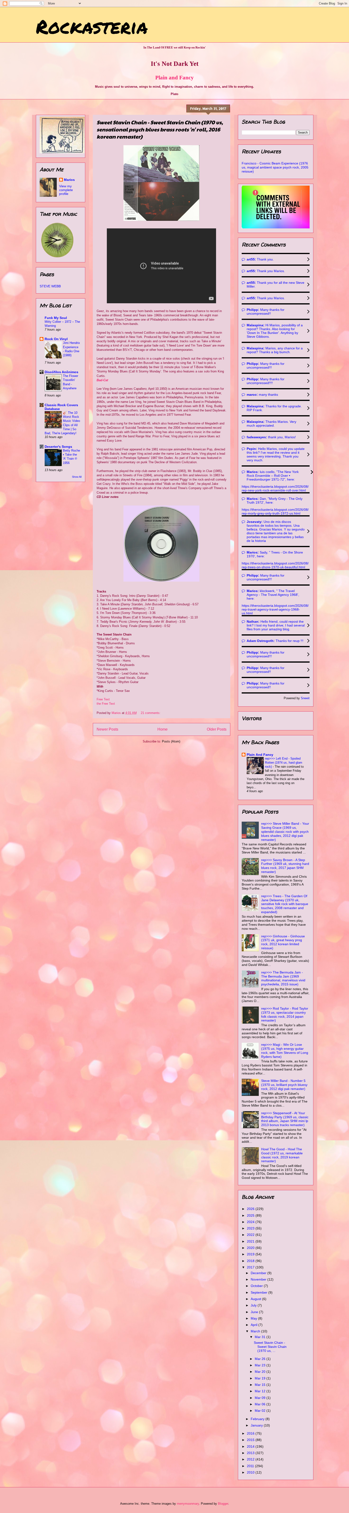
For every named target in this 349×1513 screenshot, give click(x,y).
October (257, 1286)
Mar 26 (260, 1359)
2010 (251, 1472)
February (258, 1419)
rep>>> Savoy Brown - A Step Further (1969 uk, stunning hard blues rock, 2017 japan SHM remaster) (285, 866)
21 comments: (151, 713)
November (259, 1279)
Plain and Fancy (174, 77)
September (259, 1292)
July (254, 1305)
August (256, 1299)
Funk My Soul (56, 318)
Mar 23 (260, 1365)
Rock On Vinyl (56, 339)
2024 (251, 1222)
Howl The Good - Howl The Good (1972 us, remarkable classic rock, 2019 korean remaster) (282, 1155)
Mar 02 (260, 1410)
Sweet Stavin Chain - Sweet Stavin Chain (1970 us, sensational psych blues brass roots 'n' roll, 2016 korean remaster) (160, 129)
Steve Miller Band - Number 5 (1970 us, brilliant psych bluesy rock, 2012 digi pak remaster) (284, 1085)
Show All (76, 476)
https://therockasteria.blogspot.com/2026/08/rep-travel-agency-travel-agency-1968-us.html (275, 609)
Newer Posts (107, 729)
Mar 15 (260, 1385)
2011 (251, 1466)
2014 (251, 1446)
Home (162, 729)
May (254, 1318)
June (255, 1312)
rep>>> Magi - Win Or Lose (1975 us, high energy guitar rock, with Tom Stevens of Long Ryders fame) (284, 1050)
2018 (251, 1261)
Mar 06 (260, 1404)
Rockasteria (92, 26)
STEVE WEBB (50, 286)
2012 (251, 1459)
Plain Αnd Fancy (260, 754)
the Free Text (106, 703)
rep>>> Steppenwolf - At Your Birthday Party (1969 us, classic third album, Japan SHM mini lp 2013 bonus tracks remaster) (284, 1119)
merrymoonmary (188, 1503)
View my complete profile (66, 190)
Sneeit (305, 698)
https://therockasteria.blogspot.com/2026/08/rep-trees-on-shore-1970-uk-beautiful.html (275, 565)
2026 (251, 1209)
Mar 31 (260, 1337)
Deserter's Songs (58, 446)
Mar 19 (260, 1378)
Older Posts (216, 729)
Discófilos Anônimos (61, 372)
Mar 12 (260, 1391)
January (257, 1425)
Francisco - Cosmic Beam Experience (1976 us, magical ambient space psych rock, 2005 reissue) (275, 167)
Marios (69, 180)
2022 (251, 1235)
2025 (251, 1215)
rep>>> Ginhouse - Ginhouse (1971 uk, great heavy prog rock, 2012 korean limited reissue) (283, 942)
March (256, 1331)
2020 (251, 1248)
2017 (251, 1267)
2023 (251, 1228)
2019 (251, 1254)
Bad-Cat (102, 380)
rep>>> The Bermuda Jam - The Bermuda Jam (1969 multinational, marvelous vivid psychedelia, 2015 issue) (283, 978)
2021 (251, 1241)
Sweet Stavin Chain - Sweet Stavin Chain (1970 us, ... (270, 1347)
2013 (251, 1453)
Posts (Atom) (171, 741)
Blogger (223, 1503)
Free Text (103, 699)
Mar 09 (260, 1398)
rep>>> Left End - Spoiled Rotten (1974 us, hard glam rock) (283, 763)
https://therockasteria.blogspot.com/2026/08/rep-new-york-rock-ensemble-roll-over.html (275, 488)
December (259, 1273)
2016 (251, 1433)
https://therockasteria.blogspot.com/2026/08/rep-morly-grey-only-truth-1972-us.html (275, 511)
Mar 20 (260, 1371)
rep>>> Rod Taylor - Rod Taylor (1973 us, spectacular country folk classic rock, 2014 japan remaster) (284, 1014)
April (254, 1325)
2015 (251, 1440)
